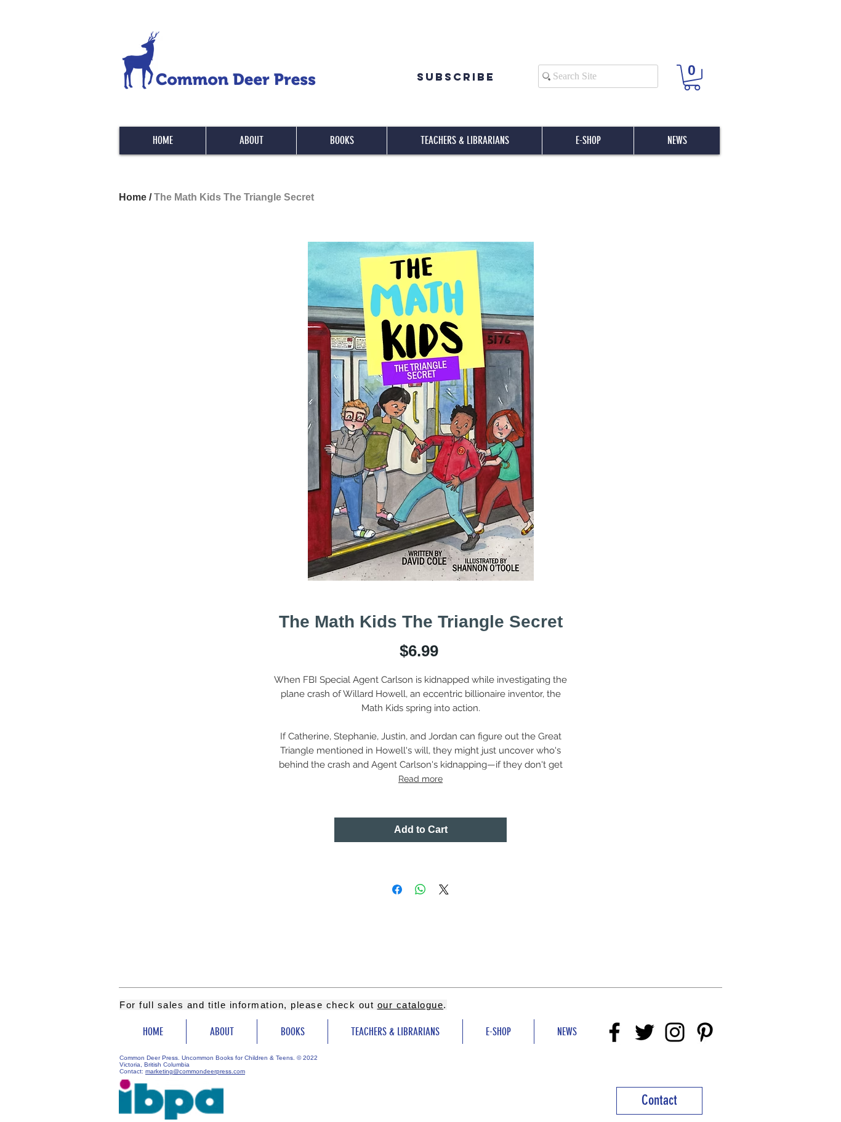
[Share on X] (444, 889)
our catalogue (410, 1005)
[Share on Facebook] (397, 889)
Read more (420, 779)
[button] (692, 77)
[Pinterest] (705, 1032)
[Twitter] (645, 1032)
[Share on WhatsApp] (420, 889)
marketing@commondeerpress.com (195, 1071)
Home (133, 197)
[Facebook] (614, 1032)
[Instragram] (675, 1032)
